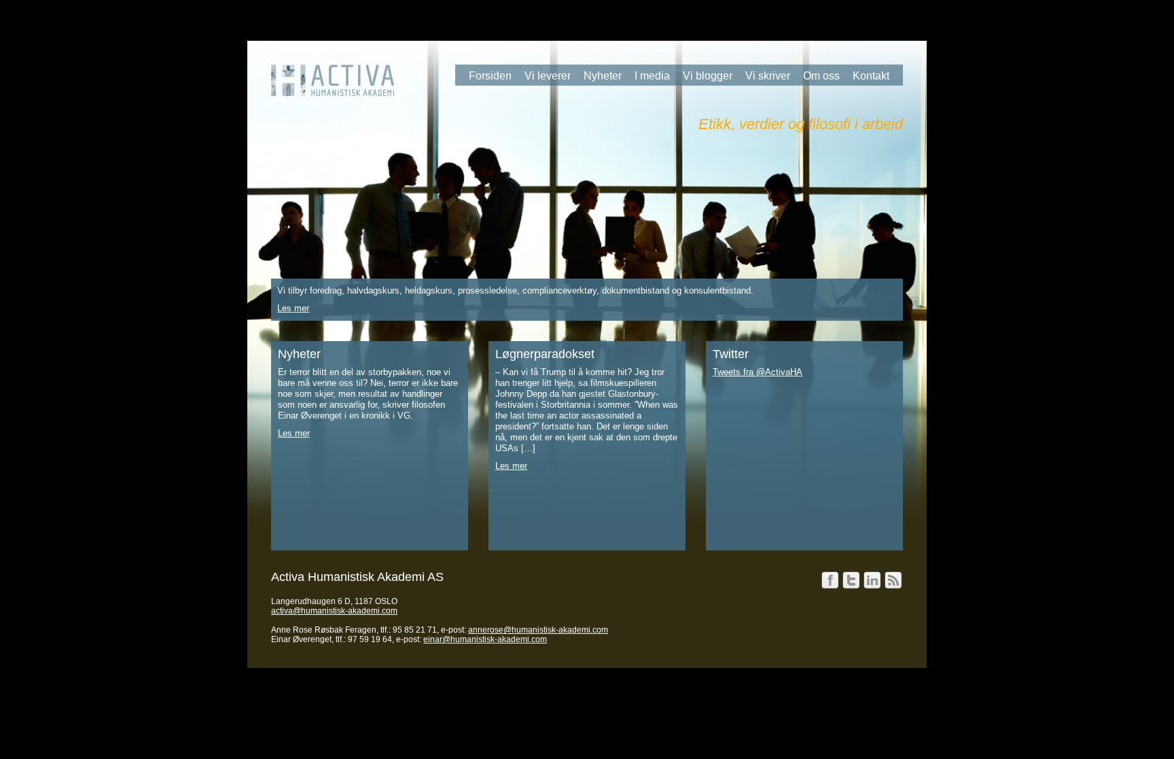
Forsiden (490, 76)
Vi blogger (707, 76)
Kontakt (871, 76)
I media (652, 76)
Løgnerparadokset (544, 354)
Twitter (731, 354)
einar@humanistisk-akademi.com (485, 639)
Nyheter (603, 76)
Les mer (293, 308)
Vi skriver (767, 76)
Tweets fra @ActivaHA (757, 372)
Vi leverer (547, 76)
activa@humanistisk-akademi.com (334, 611)
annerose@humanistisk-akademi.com (538, 630)
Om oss (821, 76)
